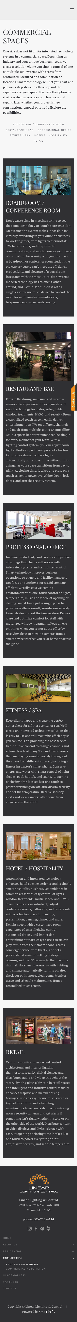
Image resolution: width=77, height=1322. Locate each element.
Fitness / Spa (20, 135)
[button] (72, 10)
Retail (39, 140)
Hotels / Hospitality (51, 135)
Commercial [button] (13, 1258)
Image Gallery (14, 1275)
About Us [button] (10, 1244)
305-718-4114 (44, 1219)
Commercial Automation (26, 1268)
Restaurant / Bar (20, 130)
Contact (9, 1288)
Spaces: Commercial (22, 1264)
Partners (10, 1282)
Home (7, 1238)
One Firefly (47, 1311)
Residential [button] (12, 1251)
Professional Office (54, 130)
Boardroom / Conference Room (38, 124)
